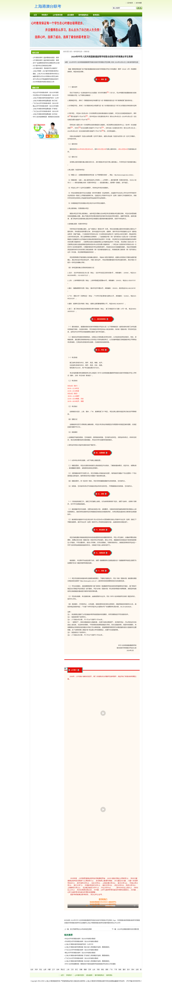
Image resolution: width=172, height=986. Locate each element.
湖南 (106, 969)
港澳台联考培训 (100, 923)
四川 (128, 969)
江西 (89, 969)
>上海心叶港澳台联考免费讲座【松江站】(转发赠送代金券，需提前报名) (87, 947)
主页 (35, 15)
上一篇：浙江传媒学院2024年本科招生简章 (78, 929)
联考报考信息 (78, 51)
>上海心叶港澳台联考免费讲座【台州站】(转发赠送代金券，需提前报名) (87, 961)
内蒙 (49, 969)
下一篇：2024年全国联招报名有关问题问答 (125, 929)
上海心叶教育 (91, 923)
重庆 (124, 969)
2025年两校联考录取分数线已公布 (43, 82)
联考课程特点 (83, 15)
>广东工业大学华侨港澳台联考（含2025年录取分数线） (81, 950)
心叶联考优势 (58, 15)
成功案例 (70, 15)
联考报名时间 (109, 923)
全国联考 (84, 923)
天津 (36, 969)
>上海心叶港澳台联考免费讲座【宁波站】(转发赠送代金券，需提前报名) (87, 955)
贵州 (132, 969)
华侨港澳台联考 (122, 920)
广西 (115, 969)
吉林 (57, 969)
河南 (98, 969)
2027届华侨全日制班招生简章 (42, 65)
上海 (67, 969)
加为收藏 (139, 3)
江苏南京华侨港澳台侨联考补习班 (52, 7)
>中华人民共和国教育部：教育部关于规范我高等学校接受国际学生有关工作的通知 (90, 964)
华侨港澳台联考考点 (74, 923)
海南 (119, 969)
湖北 (102, 969)
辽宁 (53, 969)
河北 (40, 969)
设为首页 (130, 3)
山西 (44, 969)
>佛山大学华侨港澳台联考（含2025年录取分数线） (80, 953)
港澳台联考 (130, 920)
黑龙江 (63, 969)
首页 (70, 51)
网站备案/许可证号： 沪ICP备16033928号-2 (126, 981)
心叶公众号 (116, 923)
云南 (137, 969)
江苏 (72, 969)
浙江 (76, 969)
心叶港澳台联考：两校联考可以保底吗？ (45, 68)
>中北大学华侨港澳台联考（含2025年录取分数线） (80, 939)
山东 (93, 969)
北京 (31, 969)
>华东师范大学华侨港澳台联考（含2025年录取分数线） (81, 941)
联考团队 (96, 15)
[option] (103, 795)
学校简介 (45, 15)
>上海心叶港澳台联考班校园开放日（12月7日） (79, 944)
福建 (85, 969)
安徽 (80, 969)
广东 (111, 969)
